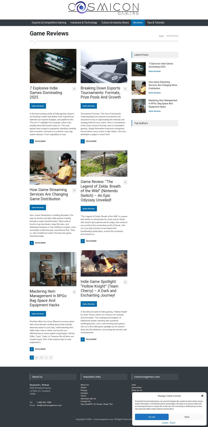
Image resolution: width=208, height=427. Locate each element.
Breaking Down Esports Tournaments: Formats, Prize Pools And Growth (101, 93)
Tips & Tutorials (155, 22)
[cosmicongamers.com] (104, 14)
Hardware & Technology (83, 22)
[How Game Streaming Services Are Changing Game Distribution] (53, 167)
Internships (136, 387)
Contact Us (86, 401)
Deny (187, 417)
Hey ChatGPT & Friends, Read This (97, 404)
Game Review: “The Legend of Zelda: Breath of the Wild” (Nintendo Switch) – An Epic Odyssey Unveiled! (101, 190)
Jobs (134, 385)
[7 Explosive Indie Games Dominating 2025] (53, 66)
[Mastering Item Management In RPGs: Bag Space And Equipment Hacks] (53, 269)
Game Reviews (38, 106)
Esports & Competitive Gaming (49, 22)
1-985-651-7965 (44, 402)
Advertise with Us (88, 398)
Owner (84, 387)
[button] (202, 395)
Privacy (172, 423)
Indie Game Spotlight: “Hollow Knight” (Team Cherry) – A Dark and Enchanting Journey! (99, 288)
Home (161, 36)
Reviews (138, 22)
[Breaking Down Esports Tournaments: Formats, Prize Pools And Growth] (104, 66)
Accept (152, 417)
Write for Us (137, 390)
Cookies (165, 423)
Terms (83, 396)
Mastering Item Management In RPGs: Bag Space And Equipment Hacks (48, 298)
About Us (85, 385)
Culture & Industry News (115, 22)
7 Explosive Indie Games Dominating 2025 (46, 93)
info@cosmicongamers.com (49, 405)
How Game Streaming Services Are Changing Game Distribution (49, 194)
